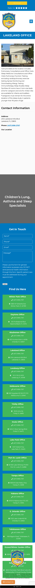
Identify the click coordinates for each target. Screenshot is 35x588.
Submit (5, 284)
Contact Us (9, 582)
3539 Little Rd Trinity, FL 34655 (18, 412)
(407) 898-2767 (13, 125)
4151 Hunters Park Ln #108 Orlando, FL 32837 (18, 341)
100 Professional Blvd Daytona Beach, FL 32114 (18, 323)
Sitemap (6, 576)
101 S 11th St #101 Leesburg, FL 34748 (18, 376)
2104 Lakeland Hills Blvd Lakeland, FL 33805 (18, 359)
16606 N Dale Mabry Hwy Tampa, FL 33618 (18, 484)
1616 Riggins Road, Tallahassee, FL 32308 (18, 538)
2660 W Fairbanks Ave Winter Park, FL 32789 (18, 305)
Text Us (18, 586)
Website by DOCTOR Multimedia (18, 578)
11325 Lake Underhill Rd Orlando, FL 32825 (18, 520)
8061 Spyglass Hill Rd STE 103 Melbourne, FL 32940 (18, 394)
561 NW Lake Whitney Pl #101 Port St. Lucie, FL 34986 (18, 466)
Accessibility (15, 576)
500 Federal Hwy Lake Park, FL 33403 (18, 448)
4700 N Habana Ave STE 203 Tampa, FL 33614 (18, 502)
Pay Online (17, 3)
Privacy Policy (26, 576)
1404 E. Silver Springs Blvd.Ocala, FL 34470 (18, 430)
